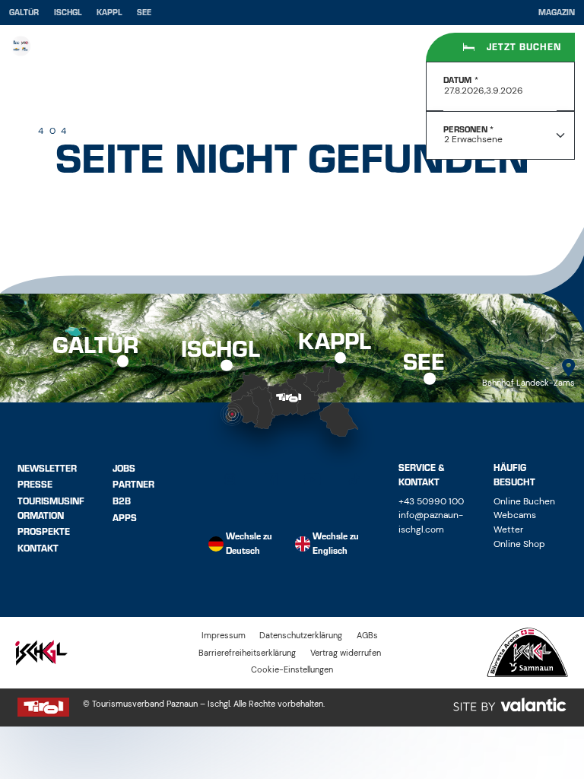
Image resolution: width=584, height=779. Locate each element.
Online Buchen (524, 501)
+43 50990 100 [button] (431, 501)
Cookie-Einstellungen (292, 669)
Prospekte (43, 531)
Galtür (24, 12)
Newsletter (47, 467)
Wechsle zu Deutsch (249, 543)
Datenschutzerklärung (300, 635)
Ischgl (68, 12)
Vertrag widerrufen (345, 652)
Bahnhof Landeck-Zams (528, 382)
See (144, 12)
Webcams (515, 515)
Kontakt (38, 548)
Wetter (508, 529)
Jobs (124, 467)
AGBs (367, 635)
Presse (34, 484)
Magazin (556, 13)
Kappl (109, 12)
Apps (125, 517)
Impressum (224, 635)
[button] (230, 479)
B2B (122, 501)
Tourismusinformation (50, 508)
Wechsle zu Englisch (336, 543)
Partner (133, 484)
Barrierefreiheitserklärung (247, 652)
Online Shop (519, 544)
